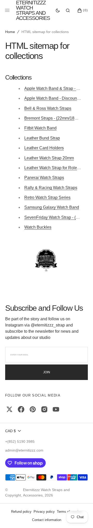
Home (10, 32)
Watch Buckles (37, 227)
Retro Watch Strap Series (47, 197)
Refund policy (21, 512)
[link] (46, 260)
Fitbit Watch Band (40, 128)
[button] (68, 10)
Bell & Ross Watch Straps (47, 108)
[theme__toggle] (58, 10)
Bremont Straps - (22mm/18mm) (53, 118)
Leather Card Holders (44, 148)
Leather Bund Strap (42, 138)
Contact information (46, 520)
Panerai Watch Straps (44, 177)
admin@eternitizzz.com (24, 450)
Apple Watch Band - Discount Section (58, 98)
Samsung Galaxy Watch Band (51, 207)
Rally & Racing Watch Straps (50, 187)
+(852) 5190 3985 (20, 441)
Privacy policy (44, 512)
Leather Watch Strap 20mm (49, 158)
